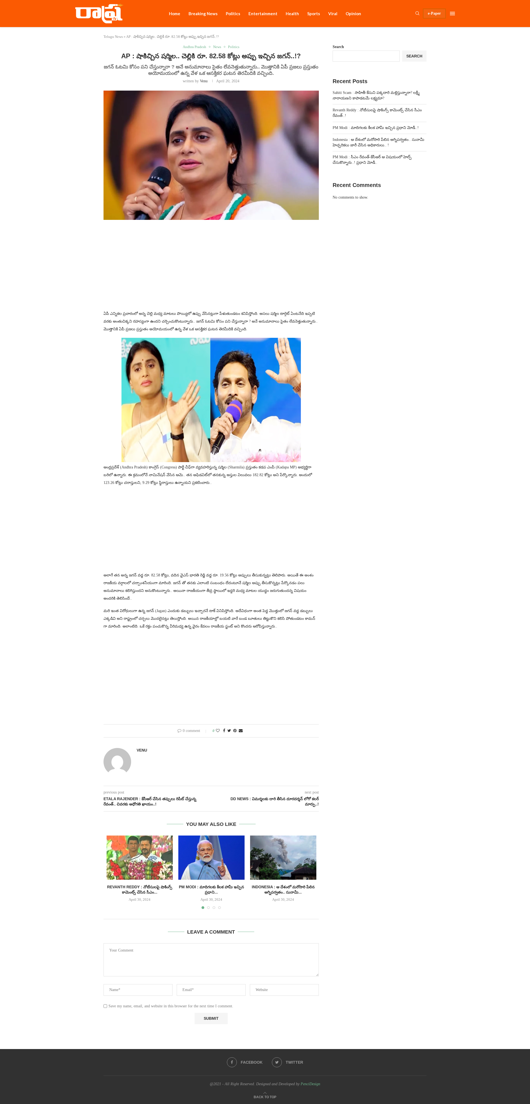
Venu (204, 81)
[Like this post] (218, 731)
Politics (233, 13)
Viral (332, 13)
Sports (313, 13)
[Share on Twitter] (229, 731)
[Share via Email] (241, 731)
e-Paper (434, 13)
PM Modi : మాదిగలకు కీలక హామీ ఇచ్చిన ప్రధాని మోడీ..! (376, 128)
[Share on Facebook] (224, 731)
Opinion (353, 13)
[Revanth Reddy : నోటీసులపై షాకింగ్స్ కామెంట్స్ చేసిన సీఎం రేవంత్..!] (140, 858)
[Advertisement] (211, 268)
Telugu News (113, 37)
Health (292, 13)
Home (174, 13)
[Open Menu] (452, 13)
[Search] (417, 13)
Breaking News (203, 13)
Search (338, 47)
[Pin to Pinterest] (235, 731)
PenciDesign (310, 1084)
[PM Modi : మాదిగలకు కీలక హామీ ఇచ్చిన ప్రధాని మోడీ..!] (211, 858)
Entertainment (262, 13)
